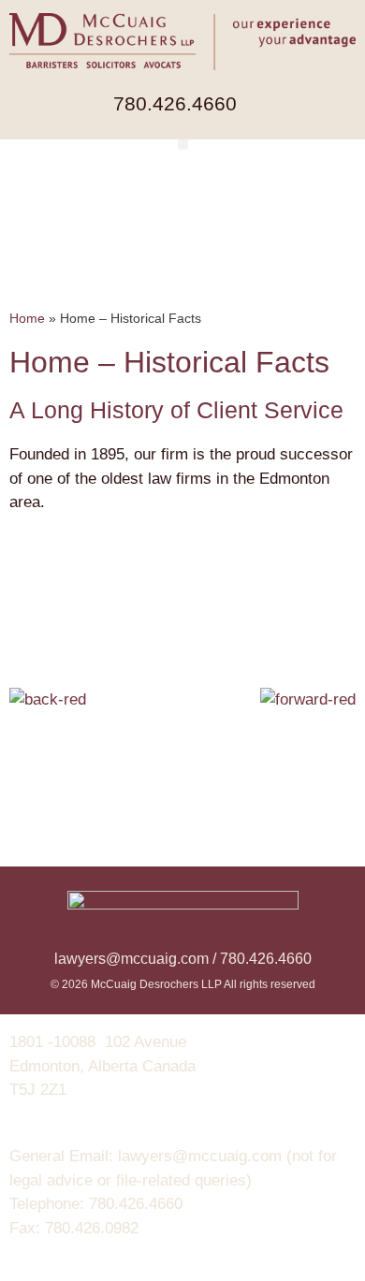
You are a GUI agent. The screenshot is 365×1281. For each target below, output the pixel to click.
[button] (183, 144)
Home (27, 318)
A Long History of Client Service (176, 410)
